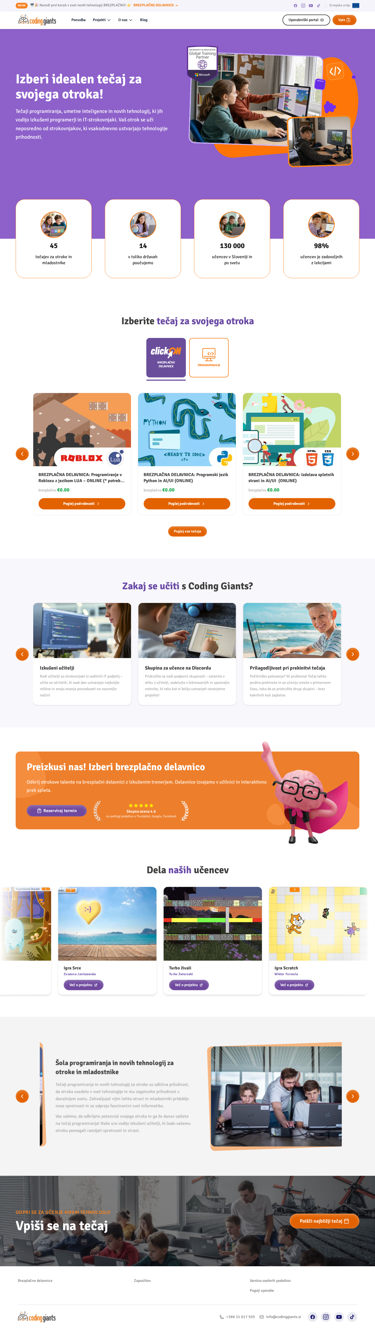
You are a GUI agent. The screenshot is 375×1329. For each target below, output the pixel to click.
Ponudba (78, 20)
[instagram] (303, 5)
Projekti (99, 20)
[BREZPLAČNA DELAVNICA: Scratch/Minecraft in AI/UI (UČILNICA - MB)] (292, 454)
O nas (122, 20)
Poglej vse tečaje (187, 531)
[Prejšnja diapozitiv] (22, 453)
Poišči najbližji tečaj (321, 1221)
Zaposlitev (142, 1280)
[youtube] (311, 5)
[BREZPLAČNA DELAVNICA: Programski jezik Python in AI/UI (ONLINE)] (82, 454)
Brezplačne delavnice (35, 1280)
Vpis (341, 20)
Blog (143, 20)
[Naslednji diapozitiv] (352, 453)
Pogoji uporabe (262, 1290)
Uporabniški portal (303, 20)
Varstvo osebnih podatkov (270, 1280)
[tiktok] (319, 5)
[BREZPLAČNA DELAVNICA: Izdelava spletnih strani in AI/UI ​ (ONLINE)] (187, 454)
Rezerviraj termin (60, 810)
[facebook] (296, 5)
